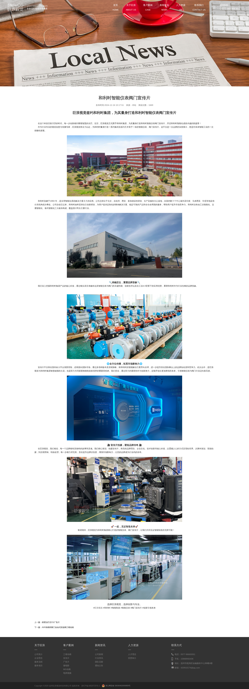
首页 (116, 7)
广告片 (66, 662)
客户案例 (147, 7)
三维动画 (67, 654)
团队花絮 (99, 662)
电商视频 (67, 673)
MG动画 (67, 669)
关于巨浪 (131, 7)
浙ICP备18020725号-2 (90, 686)
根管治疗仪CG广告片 (51, 622)
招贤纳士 (132, 658)
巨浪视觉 (99, 608)
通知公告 (99, 665)
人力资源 (180, 7)
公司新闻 (99, 654)
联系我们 (199, 7)
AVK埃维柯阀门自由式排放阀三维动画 (58, 627)
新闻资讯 (164, 7)
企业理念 (38, 658)
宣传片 (66, 658)
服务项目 (38, 665)
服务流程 (38, 662)
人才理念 (132, 654)
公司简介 (38, 654)
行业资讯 (99, 658)
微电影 (66, 665)
